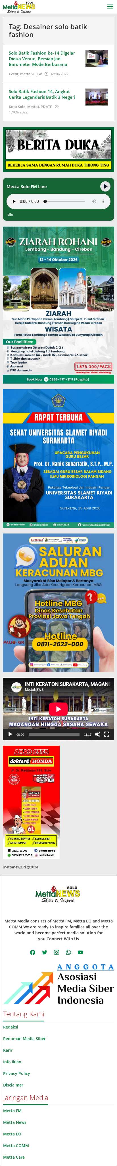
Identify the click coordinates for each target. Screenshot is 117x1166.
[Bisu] (98, 734)
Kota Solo (17, 106)
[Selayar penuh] (107, 734)
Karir (7, 1050)
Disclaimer (13, 1085)
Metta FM (12, 1110)
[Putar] (10, 734)
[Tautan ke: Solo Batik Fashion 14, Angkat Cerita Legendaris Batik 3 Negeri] (96, 96)
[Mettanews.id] (19, 6)
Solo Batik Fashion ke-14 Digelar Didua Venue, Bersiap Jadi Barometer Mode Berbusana (42, 58)
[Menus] (110, 6)
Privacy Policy (16, 1073)
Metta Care (14, 1157)
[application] (58, 709)
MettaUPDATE (39, 106)
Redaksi (10, 1027)
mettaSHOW (31, 73)
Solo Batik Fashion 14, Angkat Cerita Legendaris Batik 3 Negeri (42, 94)
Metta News (14, 1122)
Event (13, 73)
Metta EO (12, 1134)
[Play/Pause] (105, 186)
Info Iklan (12, 1061)
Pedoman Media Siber (24, 1038)
